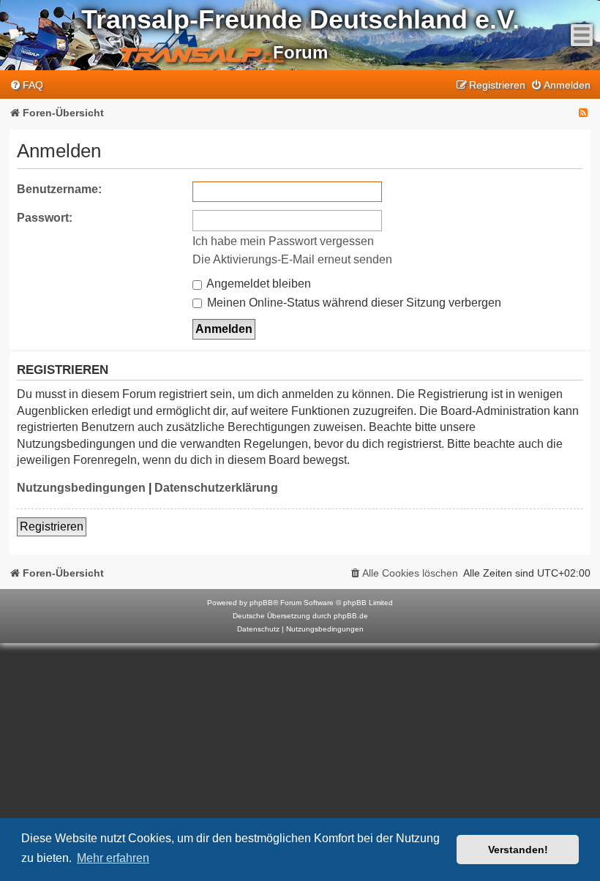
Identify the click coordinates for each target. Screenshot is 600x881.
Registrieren (51, 526)
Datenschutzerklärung (216, 487)
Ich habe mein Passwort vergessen (283, 241)
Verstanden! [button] (518, 849)
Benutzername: (59, 189)
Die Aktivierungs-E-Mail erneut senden (292, 259)
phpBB (261, 603)
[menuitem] (26, 85)
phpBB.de (351, 616)
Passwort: (44, 217)
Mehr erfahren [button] (113, 858)
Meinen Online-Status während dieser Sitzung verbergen (352, 302)
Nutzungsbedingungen (81, 487)
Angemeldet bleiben (257, 283)
